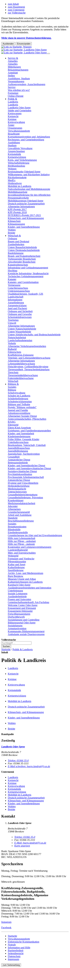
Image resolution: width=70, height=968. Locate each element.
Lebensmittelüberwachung (21, 363)
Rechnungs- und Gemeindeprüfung (26, 139)
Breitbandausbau (16, 165)
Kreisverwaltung (16, 122)
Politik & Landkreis (13, 100)
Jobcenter (13, 506)
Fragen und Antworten (19, 599)
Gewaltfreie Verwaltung (20, 148)
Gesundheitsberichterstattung (22, 494)
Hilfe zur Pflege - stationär (21, 544)
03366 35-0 (18, 760)
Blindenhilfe (14, 529)
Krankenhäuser (15, 500)
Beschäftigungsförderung (21, 520)
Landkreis (13, 104)
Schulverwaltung (16, 392)
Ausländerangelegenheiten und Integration (29, 587)
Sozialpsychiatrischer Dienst (22, 471)
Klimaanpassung (16, 224)
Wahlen (12, 229)
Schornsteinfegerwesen (20, 317)
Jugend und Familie (18, 410)
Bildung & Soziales (13, 385)
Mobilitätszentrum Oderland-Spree (25, 200)
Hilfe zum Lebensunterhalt (21, 538)
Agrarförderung (16, 302)
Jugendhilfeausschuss (19, 448)
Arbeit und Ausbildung (19, 515)
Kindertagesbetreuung (19, 436)
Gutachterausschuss (18, 288)
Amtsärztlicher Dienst (19, 459)
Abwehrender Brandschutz (21, 261)
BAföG (12, 421)
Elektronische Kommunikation (23, 941)
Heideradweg (15, 183)
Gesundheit (14, 456)
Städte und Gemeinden (19, 110)
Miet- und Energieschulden (22, 552)
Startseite (6, 649)
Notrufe (12, 944)
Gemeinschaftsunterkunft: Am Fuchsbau (28, 602)
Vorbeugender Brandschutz (22, 259)
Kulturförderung (16, 567)
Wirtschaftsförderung (18, 162)
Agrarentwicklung (17, 305)
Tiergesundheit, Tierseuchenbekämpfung (28, 369)
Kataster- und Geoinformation (23, 282)
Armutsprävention (17, 628)
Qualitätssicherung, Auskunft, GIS (25, 293)
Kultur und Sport (16, 564)
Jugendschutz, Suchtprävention (24, 453)
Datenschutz (14, 956)
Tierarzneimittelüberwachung (23, 375)
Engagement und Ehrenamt (22, 608)
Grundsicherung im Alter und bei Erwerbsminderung (35, 535)
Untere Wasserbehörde (19, 331)
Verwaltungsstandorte (19, 130)
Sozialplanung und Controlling (23, 619)
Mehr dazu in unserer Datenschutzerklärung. (26, 38)
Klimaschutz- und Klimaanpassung (26, 218)
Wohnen (12, 168)
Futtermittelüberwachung (21, 378)
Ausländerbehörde (17, 596)
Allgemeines (14, 509)
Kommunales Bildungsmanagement (26, 631)
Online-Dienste (15, 96)
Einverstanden (23, 44)
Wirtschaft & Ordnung (14, 237)
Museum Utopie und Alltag (22, 579)
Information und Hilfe (19, 947)
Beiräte (11, 232)
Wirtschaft (13, 381)
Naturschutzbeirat (17, 337)
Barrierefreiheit (15, 950)
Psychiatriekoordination (20, 474)
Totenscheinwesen (17, 491)
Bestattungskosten (17, 526)
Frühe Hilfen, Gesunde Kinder (23, 439)
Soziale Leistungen (17, 593)
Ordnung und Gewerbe (20, 314)
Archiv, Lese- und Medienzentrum (25, 573)
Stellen (11, 75)
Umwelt (12, 323)
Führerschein (14, 352)
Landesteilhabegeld (18, 550)
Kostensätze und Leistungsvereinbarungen (29, 547)
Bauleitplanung (15, 253)
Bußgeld (12, 349)
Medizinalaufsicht (17, 488)
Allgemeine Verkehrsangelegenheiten (27, 346)
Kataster (12, 279)
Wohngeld (13, 555)
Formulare (13, 93)
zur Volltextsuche (17, 12)
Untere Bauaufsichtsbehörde (22, 247)
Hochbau (12, 270)
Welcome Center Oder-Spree (22, 605)
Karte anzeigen (22, 845)
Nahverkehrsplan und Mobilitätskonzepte (29, 189)
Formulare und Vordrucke (21, 558)
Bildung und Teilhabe (19, 404)
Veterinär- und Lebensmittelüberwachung (29, 357)
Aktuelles (13, 64)
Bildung (12, 389)
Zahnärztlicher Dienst (19, 480)
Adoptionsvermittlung (19, 413)
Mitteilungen (14, 66)
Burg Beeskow (15, 576)
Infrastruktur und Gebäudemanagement (28, 267)
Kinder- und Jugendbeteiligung (24, 227)
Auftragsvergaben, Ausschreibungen (26, 84)
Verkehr (12, 343)
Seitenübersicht (15, 953)
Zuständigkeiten (16, 244)
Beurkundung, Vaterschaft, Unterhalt (27, 445)
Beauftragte (14, 133)
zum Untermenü (16, 9)
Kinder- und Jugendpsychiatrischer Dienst (29, 468)
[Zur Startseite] (24, 49)
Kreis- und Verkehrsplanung (22, 160)
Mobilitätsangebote (17, 192)
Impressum (13, 959)
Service (11, 87)
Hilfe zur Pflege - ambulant (22, 541)
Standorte (13, 517)
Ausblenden (8, 44)
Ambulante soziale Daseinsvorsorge (26, 634)
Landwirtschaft (15, 296)
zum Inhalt (13, 4)
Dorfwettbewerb (16, 616)
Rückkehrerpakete (17, 177)
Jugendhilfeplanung (18, 451)
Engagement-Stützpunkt (20, 611)
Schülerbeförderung (18, 398)
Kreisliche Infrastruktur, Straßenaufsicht (28, 273)
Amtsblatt (13, 72)
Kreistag (12, 119)
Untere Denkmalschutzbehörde (24, 250)
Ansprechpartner (16, 151)
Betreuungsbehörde (18, 462)
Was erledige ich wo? (19, 90)
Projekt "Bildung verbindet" (22, 407)
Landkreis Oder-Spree (19, 107)
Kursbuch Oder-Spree (19, 584)
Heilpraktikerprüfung (18, 485)
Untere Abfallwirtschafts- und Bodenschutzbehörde (34, 334)
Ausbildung (14, 142)
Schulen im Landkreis (19, 395)
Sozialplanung (15, 625)
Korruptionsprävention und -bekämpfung (29, 136)
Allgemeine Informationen (21, 206)
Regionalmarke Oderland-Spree (24, 171)
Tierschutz (13, 372)
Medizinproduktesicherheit (21, 503)
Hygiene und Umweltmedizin (23, 483)
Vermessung (14, 285)
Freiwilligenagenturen (19, 614)
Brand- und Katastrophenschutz (24, 256)
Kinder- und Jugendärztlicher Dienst (26, 465)
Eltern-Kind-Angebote (19, 427)
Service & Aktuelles (13, 59)
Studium (12, 145)
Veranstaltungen (16, 81)
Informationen (15, 299)
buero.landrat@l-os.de (30, 842)
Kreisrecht (13, 116)
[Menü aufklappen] (48, 53)
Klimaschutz (14, 221)
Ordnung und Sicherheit (20, 311)
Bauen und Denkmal (18, 241)
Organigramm (15, 128)
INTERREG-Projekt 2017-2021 (24, 215)
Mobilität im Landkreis (19, 186)
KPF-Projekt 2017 (17, 209)
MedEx (11, 180)
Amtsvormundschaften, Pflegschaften (27, 419)
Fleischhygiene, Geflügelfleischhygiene (28, 366)
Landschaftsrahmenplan (20, 340)
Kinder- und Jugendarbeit (21, 433)
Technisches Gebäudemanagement (25, 276)
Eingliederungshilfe (18, 532)
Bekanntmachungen (18, 69)
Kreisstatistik (14, 154)
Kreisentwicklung (17, 157)
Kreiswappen (14, 113)
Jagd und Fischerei (17, 308)
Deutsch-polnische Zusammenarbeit (26, 203)
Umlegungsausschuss (19, 291)
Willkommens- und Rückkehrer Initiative (29, 174)
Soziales (12, 523)
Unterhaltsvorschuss (18, 442)
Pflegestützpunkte (17, 561)
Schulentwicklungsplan (20, 401)
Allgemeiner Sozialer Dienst (22, 416)
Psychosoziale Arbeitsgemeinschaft (26, 477)
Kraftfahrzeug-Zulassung (21, 355)
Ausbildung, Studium (19, 78)
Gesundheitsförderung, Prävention (25, 497)
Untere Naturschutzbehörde (22, 328)
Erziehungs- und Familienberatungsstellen (29, 430)
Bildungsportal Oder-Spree (21, 622)
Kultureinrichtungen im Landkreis (25, 582)
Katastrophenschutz (18, 264)
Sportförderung (15, 570)
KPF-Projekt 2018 (17, 212)
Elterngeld (13, 424)
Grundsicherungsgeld (19, 512)
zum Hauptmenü (16, 6)
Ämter (11, 125)
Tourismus (13, 320)
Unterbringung (15, 590)
